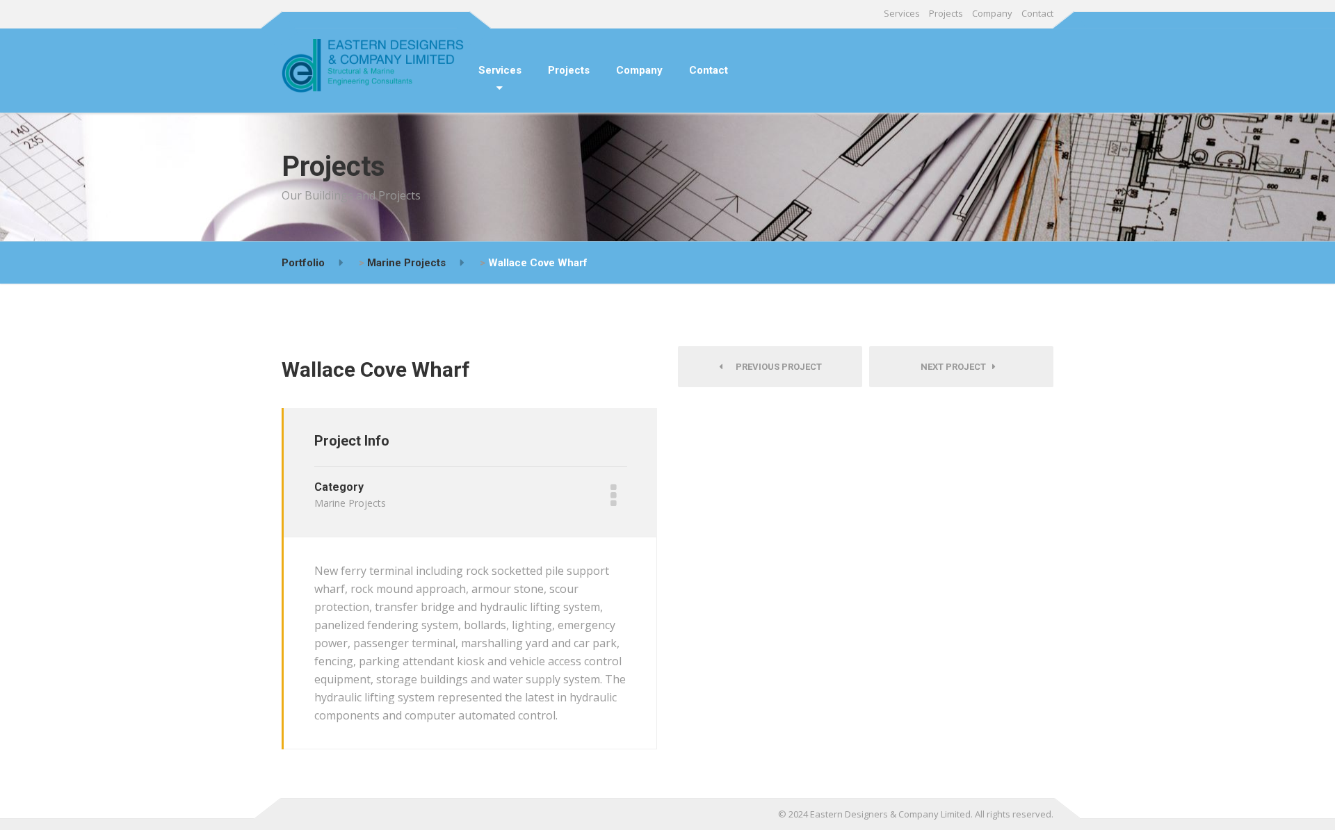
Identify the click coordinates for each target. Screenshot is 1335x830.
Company (992, 13)
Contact (1037, 13)
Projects (946, 13)
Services (902, 13)
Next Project (956, 366)
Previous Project (775, 366)
